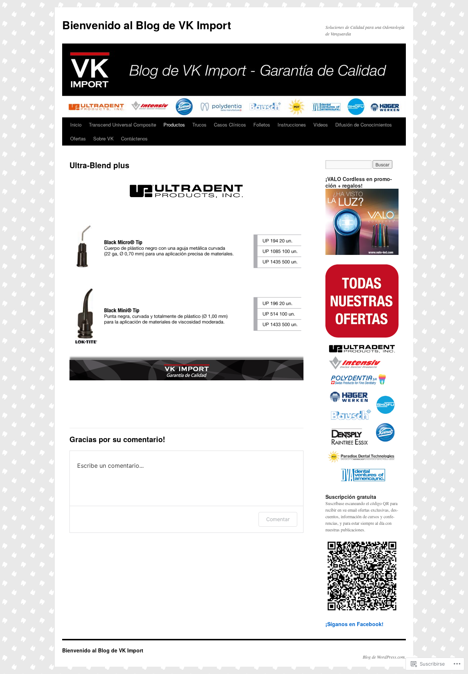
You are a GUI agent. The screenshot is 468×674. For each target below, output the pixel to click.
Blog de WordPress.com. (384, 657)
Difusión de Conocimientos (363, 124)
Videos (320, 124)
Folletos (261, 124)
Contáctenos (134, 138)
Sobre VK (103, 138)
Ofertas (78, 138)
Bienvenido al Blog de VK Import (146, 25)
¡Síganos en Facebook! (354, 624)
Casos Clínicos (230, 124)
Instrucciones (292, 124)
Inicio (76, 124)
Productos (174, 124)
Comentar (278, 519)
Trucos (199, 124)
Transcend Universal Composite (122, 124)
